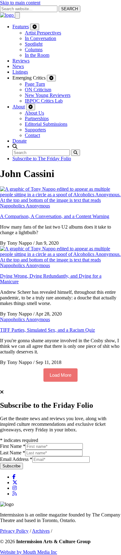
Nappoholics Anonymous (25, 205)
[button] (14, 146)
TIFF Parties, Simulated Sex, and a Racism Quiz (47, 330)
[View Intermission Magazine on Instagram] (14, 488)
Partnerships (37, 118)
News (18, 66)
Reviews (20, 60)
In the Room (37, 55)
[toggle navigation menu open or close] (17, 15)
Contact (32, 135)
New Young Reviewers (47, 95)
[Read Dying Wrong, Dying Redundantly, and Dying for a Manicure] (60, 259)
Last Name (12, 452)
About (18, 106)
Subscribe (11, 466)
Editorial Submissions (46, 124)
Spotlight (34, 44)
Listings (20, 72)
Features (20, 26)
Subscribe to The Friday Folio (41, 158)
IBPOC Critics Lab (44, 100)
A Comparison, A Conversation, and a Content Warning (54, 216)
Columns (34, 49)
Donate (19, 140)
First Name (12, 446)
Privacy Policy (14, 531)
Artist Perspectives (43, 32)
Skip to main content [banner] (20, 2)
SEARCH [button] (69, 9)
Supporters (35, 129)
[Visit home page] (7, 15)
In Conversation (40, 38)
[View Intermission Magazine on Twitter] (14, 482)
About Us (34, 113)
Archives (41, 531)
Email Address (16, 459)
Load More (60, 375)
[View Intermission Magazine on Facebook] (14, 477)
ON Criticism (38, 89)
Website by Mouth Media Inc (28, 552)
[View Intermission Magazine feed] (14, 493)
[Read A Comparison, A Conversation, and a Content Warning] (60, 200)
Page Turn (35, 84)
